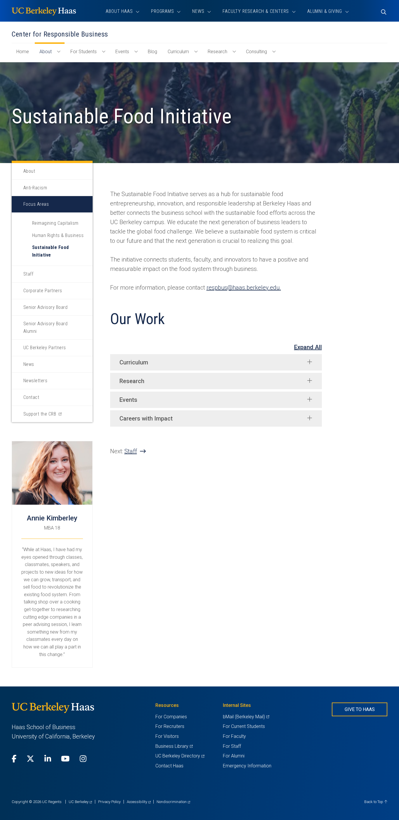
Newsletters (35, 380)
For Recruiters (169, 726)
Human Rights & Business (58, 235)
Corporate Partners (42, 290)
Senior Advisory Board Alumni (45, 327)
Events (122, 51)
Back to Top (374, 802)
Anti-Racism (35, 188)
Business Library (173, 746)
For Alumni (233, 756)
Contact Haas (169, 766)
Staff (28, 274)
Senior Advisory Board (45, 307)
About (45, 51)
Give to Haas (360, 709)
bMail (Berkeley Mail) (246, 716)
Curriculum (178, 51)
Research (217, 51)
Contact (31, 397)
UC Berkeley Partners (44, 347)
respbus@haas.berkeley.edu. (244, 287)
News (28, 364)
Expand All (308, 347)
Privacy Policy (109, 802)
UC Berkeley (80, 802)
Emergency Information (247, 766)
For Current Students (244, 726)
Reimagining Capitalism (55, 223)
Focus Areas (36, 204)
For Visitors (167, 736)
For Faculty (234, 736)
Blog (152, 51)
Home (25, 54)
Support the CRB (47, 416)
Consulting (256, 51)
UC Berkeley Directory (179, 756)
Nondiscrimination (173, 802)
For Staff (232, 746)
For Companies (171, 716)
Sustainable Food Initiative (50, 251)
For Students (83, 51)
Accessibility (139, 802)
